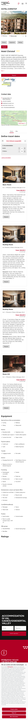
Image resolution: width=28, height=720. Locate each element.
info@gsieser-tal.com (9, 660)
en (26, 3)
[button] (26, 664)
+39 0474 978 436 (9, 662)
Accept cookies (14, 709)
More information (14, 716)
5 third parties (10, 666)
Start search (14, 633)
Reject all (14, 712)
